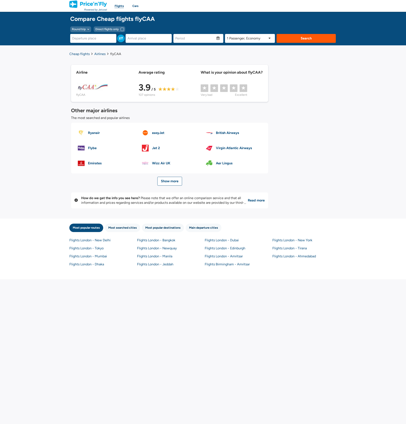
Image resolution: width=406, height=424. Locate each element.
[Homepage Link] (88, 4)
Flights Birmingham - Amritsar (227, 264)
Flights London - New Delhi (90, 240)
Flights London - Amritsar (224, 256)
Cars (135, 6)
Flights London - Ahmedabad (294, 256)
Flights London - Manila (154, 256)
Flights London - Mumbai (88, 256)
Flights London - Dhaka (86, 264)
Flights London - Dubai (222, 240)
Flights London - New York (292, 240)
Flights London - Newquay (157, 248)
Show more (169, 181)
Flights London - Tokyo (86, 248)
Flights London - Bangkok (156, 240)
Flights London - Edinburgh (225, 248)
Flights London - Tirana (289, 248)
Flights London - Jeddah (155, 264)
